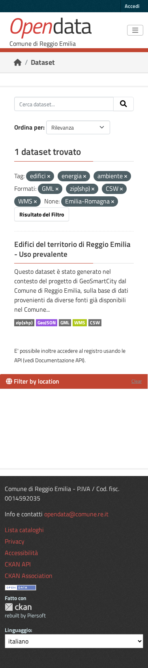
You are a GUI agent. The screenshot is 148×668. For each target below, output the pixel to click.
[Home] (18, 62)
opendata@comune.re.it (76, 514)
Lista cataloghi (24, 529)
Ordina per (28, 127)
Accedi (132, 6)
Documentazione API (59, 360)
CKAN (18, 607)
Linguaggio (18, 630)
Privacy (14, 541)
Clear (136, 381)
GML (64, 322)
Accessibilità (21, 552)
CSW (95, 322)
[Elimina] (48, 176)
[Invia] (123, 104)
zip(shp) (24, 322)
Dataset (43, 62)
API (18, 360)
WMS (79, 322)
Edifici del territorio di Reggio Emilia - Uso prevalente (72, 249)
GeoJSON (46, 322)
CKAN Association (28, 575)
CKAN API (18, 564)
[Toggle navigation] (135, 30)
